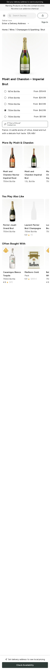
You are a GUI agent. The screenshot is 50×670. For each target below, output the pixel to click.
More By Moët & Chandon (17, 142)
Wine (12, 29)
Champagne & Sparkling (27, 29)
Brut (43, 29)
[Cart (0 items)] (42, 15)
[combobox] (23, 15)
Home (5, 29)
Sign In (45, 22)
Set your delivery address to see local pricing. (25, 2)
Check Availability (25, 665)
